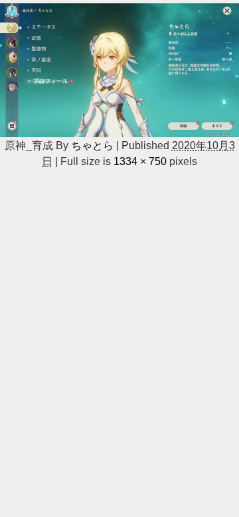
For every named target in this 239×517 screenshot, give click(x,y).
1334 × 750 (140, 161)
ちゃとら (92, 145)
